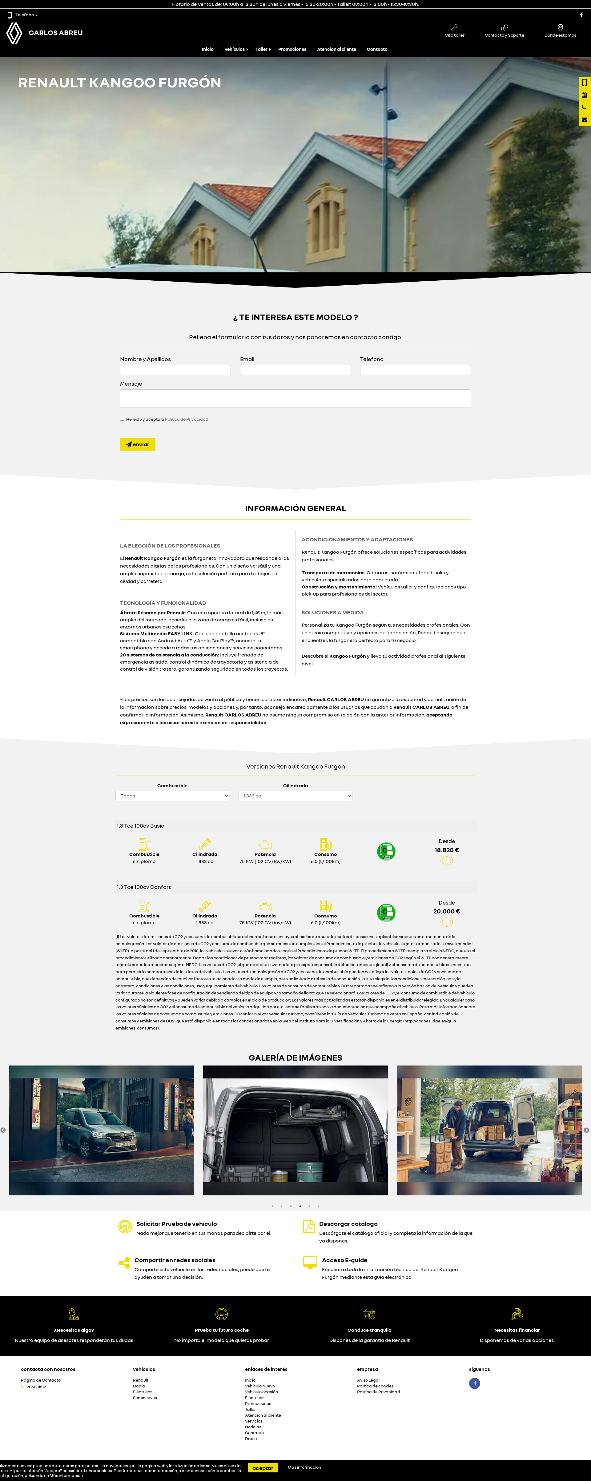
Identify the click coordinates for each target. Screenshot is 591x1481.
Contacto (377, 49)
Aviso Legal (368, 1380)
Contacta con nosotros (48, 1369)
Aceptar (262, 1467)
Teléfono (24, 14)
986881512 (36, 1386)
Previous (3, 1130)
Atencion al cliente (336, 49)
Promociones (292, 49)
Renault (140, 1380)
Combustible (172, 785)
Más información (66, 1475)
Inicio (208, 49)
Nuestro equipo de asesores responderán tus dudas (74, 1340)
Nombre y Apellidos (145, 358)
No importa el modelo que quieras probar (221, 1340)
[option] (102, 1130)
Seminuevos (145, 1397)
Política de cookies (375, 1386)
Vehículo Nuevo (260, 1386)
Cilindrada (295, 785)
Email (247, 358)
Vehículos (234, 49)
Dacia (139, 1386)
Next (586, 1130)
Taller (261, 49)
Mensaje (131, 383)
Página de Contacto (41, 1380)
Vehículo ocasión (261, 1392)
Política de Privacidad (186, 419)
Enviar (140, 444)
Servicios (254, 1421)
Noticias (253, 1427)
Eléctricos (142, 1392)
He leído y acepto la (167, 419)
